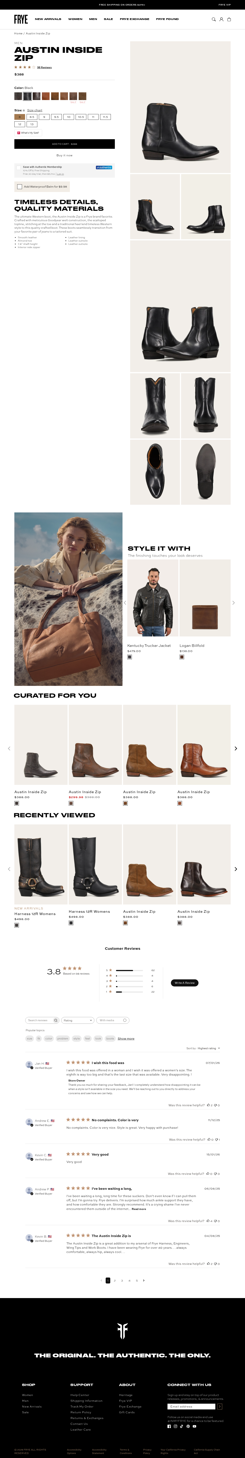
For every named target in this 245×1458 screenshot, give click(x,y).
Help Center (79, 1395)
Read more (139, 1209)
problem (62, 1038)
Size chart (34, 110)
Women (27, 1395)
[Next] (235, 748)
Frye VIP (225, 4)
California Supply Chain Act (207, 1451)
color (48, 1038)
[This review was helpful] (208, 1105)
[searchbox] (38, 1020)
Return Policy (80, 1412)
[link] (33, 67)
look (98, 1038)
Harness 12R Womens (35, 913)
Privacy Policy (147, 1451)
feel (87, 1038)
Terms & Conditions (126, 1451)
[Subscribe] (219, 1406)
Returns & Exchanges (87, 1418)
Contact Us (79, 1424)
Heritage (126, 1395)
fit (39, 1038)
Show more (126, 1038)
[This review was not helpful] (215, 1105)
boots (110, 1038)
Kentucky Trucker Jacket (149, 645)
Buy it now (64, 155)
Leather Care (80, 1430)
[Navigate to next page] (143, 1280)
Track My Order (81, 1406)
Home (18, 33)
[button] (48, 19)
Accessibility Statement (99, 1451)
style (77, 1038)
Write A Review (185, 983)
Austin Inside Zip (38, 33)
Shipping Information (86, 1401)
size (29, 1038)
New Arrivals (32, 1406)
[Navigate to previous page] (101, 1280)
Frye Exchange (130, 1406)
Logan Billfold (192, 645)
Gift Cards (127, 1412)
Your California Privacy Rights (173, 1451)
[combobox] (77, 1020)
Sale (25, 1412)
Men (25, 1401)
